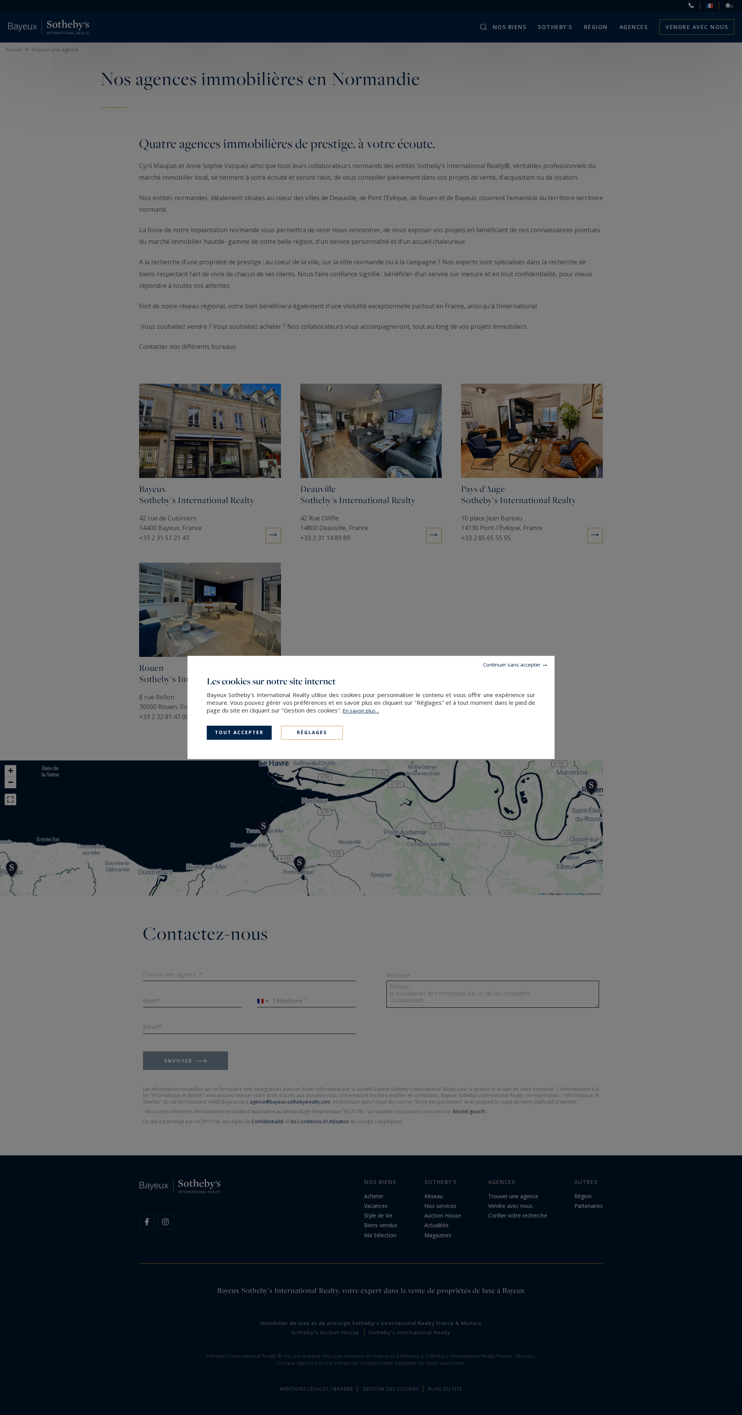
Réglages (312, 732)
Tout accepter (239, 732)
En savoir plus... (361, 710)
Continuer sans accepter (512, 664)
